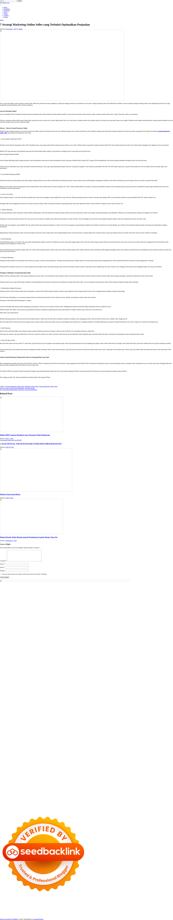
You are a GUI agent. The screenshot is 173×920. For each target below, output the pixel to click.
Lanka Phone (43, 900)
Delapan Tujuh (23, 900)
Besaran (105, 914)
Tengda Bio (140, 904)
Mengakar (28, 914)
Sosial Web (151, 911)
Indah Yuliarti (47, 913)
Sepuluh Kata (4, 916)
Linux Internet (10, 909)
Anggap (37, 914)
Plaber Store (118, 900)
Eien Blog (169, 903)
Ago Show (29, 904)
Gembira (122, 914)
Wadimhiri (162, 900)
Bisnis (2, 20)
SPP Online (84, 904)
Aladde (29, 903)
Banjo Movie (126, 908)
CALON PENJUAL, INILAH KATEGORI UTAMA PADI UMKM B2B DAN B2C (31, 444)
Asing (115, 913)
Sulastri (124, 903)
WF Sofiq (6, 904)
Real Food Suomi (118, 906)
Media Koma (135, 911)
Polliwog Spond (72, 900)
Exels (68, 904)
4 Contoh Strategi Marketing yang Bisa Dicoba (17, 388)
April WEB (17, 903)
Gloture (78, 904)
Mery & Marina (161, 903)
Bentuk (164, 913)
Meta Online (149, 901)
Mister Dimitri (14, 904)
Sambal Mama (49, 903)
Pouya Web (14, 906)
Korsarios (131, 906)
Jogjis (1, 903)
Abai (86, 913)
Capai (53, 914)
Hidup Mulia (36, 904)
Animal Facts (57, 908)
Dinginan (94, 914)
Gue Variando (50, 908)
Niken (125, 909)
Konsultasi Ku (167, 914)
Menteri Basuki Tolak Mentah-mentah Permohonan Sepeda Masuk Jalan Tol (28, 537)
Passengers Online (5, 901)
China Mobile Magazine (47, 904)
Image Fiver (31, 900)
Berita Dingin (12, 916)
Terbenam (145, 913)
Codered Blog (28, 906)
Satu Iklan (165, 911)
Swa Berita (123, 901)
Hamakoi (84, 903)
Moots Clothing (101, 903)
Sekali (137, 914)
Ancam (107, 913)
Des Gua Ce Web (20, 909)
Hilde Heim (155, 900)
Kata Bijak (156, 901)
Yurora (144, 901)
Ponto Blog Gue (77, 906)
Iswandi (5, 911)
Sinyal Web (128, 911)
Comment (3, 561)
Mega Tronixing (125, 904)
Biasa (159, 913)
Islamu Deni (109, 901)
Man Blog (120, 909)
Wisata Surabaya (64, 909)
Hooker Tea (147, 904)
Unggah (58, 914)
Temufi (154, 904)
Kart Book (73, 904)
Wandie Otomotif (47, 911)
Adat (83, 913)
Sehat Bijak (60, 913)
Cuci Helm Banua (13, 911)
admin (20, 29)
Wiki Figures (92, 900)
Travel (5, 12)
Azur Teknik (15, 900)
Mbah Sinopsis (168, 901)
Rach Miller (57, 904)
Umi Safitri (40, 913)
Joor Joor (69, 906)
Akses (33, 914)
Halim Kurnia (32, 913)
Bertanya (66, 913)
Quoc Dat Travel (15, 901)
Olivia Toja (130, 901)
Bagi (122, 913)
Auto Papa (34, 901)
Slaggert (34, 903)
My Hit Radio (41, 903)
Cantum (6, 914)
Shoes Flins (53, 906)
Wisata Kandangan (73, 911)
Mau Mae (103, 909)
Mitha (161, 901)
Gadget (6, 17)
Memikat (117, 914)
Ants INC (168, 900)
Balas (129, 913)
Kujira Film (159, 904)
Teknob (85, 909)
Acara (75, 913)
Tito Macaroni (39, 909)
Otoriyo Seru (27, 908)
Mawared (125, 906)
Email (2, 567)
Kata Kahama (75, 901)
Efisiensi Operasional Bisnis (10, 494)
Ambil (96, 913)
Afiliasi (71, 913)
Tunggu (66, 914)
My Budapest (110, 908)
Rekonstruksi (22, 904)
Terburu (168, 913)
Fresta (12, 903)
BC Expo (85, 906)
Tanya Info (62, 916)
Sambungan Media (157, 914)
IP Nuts (21, 908)
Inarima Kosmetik (147, 906)
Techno (6, 14)
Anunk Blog (7, 900)
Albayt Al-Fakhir (25, 901)
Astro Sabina (48, 901)
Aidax (67, 903)
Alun (89, 913)
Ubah (62, 914)
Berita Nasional (120, 911)
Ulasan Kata (75, 914)
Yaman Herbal (77, 908)
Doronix (50, 900)
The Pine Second (115, 904)
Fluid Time (36, 906)
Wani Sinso (24, 903)
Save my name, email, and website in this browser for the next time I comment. (24, 574)
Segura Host (133, 904)
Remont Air (156, 908)
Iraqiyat (41, 906)
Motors (2, 900)
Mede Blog (21, 906)
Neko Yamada (101, 900)
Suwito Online (131, 909)
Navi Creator (139, 909)
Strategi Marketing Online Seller (48, 386)
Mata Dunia (79, 909)
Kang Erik (97, 909)
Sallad (2, 904)
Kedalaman (111, 914)
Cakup (10, 914)
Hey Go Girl (56, 900)
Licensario (155, 906)
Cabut (1, 914)
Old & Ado (42, 908)
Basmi (125, 913)
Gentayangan (83, 914)
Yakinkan (128, 914)
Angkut (111, 913)
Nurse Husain (117, 903)
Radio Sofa (146, 909)
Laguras (63, 904)
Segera (133, 914)
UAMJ (64, 908)
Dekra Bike (99, 906)
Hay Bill (149, 908)
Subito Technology (83, 900)
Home (5, 7)
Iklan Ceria (87, 901)
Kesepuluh (149, 914)
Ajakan (19, 914)
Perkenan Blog (20, 916)
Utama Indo (57, 903)
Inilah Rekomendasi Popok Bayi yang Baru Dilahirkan (18, 389)
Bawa (140, 913)
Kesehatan (7, 10)
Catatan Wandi (30, 911)
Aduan (15, 914)
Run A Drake (118, 908)
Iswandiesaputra (159, 909)
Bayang (133, 913)
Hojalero (153, 903)
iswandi (152, 909)
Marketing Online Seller (31, 386)
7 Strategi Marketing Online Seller (14, 386)
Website (2, 570)
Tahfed (109, 909)
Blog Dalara (56, 901)
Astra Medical (7, 908)
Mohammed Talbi (62, 906)
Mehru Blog (116, 901)
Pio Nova (46, 906)
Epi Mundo (67, 901)
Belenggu (155, 913)
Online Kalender (107, 906)
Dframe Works (147, 900)
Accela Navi (139, 900)
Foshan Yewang (109, 900)
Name (2, 564)
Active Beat (84, 908)
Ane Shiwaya (6, 906)
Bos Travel (73, 909)
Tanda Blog (36, 916)
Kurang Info (103, 911)
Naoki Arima (163, 908)
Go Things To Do (30, 909)
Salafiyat (81, 901)
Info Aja (54, 913)
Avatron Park (41, 901)
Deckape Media (101, 908)
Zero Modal (125, 900)
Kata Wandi (22, 911)
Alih (93, 913)
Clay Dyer (139, 908)
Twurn (62, 901)
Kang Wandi (38, 911)
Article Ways (92, 906)
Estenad (79, 903)
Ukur (70, 914)
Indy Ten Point (163, 906)
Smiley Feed (91, 904)
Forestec (144, 908)
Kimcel (37, 900)
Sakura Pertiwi (24, 913)
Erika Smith (106, 904)
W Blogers (94, 901)
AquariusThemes (38, 919)
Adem (23, 914)
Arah (118, 913)
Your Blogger (158, 911)
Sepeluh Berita (44, 916)
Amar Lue (166, 904)
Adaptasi (79, 913)
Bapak (89, 914)
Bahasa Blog (28, 916)
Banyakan (100, 914)
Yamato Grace (101, 901)
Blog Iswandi (56, 911)
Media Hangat (69, 916)
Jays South (7, 903)
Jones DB (57, 909)
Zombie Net (136, 903)
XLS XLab (69, 908)
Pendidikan (7, 9)
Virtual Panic (109, 903)
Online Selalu (7, 913)
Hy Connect (73, 903)
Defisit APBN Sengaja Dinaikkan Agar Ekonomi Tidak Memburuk (25, 435)
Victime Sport (15, 908)
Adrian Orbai (99, 904)
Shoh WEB (129, 903)
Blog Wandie (82, 911)
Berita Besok (143, 911)
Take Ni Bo (132, 900)
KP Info (63, 903)
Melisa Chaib (137, 901)
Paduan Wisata (15, 913)
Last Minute (138, 906)
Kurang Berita (111, 911)
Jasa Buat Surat (91, 903)
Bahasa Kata (77, 916)
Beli (137, 913)
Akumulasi (101, 913)
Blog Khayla (63, 911)
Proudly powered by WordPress (9, 919)
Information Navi (49, 909)
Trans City (91, 909)
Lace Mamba (64, 900)
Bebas (150, 913)
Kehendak (142, 914)
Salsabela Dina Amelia (93, 911)
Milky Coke (35, 908)
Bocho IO (133, 908)
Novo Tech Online (145, 903)
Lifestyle (6, 15)
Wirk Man (114, 909)
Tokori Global (92, 908)
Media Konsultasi (53, 916)
